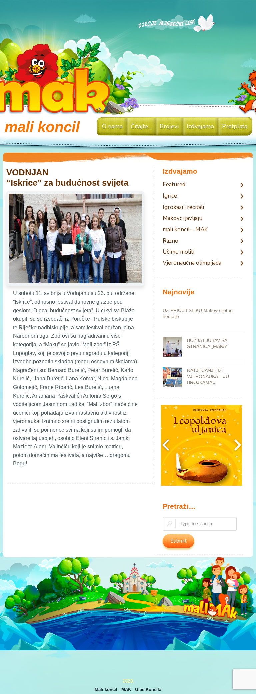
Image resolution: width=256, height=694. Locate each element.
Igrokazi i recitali (183, 207)
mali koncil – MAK (185, 230)
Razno (170, 241)
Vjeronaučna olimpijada (192, 263)
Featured (174, 185)
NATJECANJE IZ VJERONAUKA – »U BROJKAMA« (208, 376)
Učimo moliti (178, 252)
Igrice (170, 196)
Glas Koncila (148, 689)
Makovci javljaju (182, 218)
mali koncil (42, 127)
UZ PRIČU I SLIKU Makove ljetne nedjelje (198, 313)
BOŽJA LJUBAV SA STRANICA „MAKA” (207, 343)
